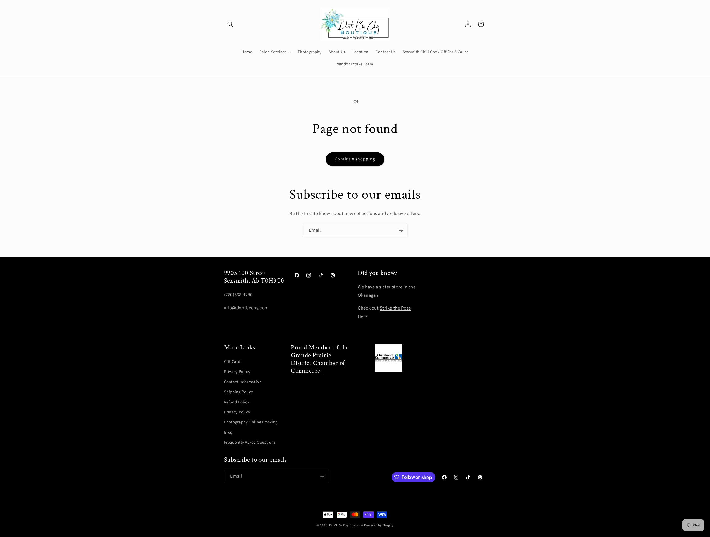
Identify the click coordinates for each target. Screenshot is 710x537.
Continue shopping (355, 159)
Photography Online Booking (251, 422)
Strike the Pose (395, 308)
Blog (228, 432)
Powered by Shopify (378, 525)
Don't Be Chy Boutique (346, 525)
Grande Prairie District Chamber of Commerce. (318, 363)
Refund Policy (237, 402)
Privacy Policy (237, 371)
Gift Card (232, 361)
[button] (230, 24)
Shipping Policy (238, 392)
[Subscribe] (400, 230)
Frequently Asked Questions (250, 442)
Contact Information (243, 381)
